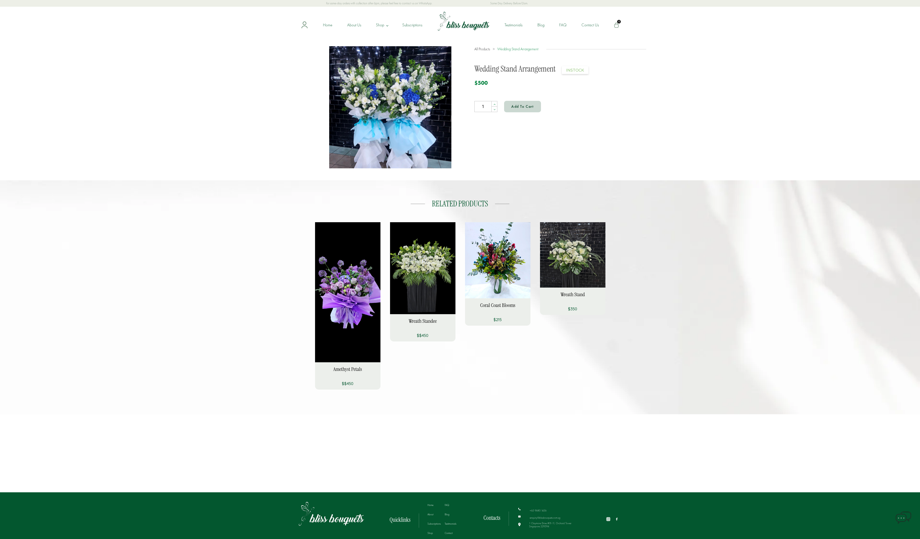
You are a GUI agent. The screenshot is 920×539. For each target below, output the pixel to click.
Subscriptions (412, 25)
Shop (380, 25)
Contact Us (590, 25)
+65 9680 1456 (537, 510)
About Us (354, 25)
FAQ (563, 25)
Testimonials (514, 25)
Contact (449, 533)
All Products (482, 48)
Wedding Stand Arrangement (517, 48)
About (430, 514)
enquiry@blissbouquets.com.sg (544, 518)
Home (327, 25)
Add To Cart (522, 106)
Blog (541, 25)
